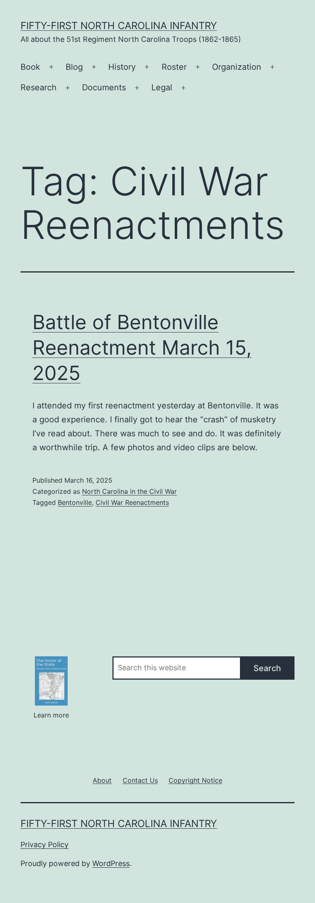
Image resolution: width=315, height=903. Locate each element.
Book (30, 67)
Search (267, 668)
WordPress (111, 863)
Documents (104, 87)
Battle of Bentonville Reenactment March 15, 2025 (141, 347)
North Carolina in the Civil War (129, 491)
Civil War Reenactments (132, 502)
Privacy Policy (44, 844)
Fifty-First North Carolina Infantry (119, 26)
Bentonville (75, 502)
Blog (74, 67)
